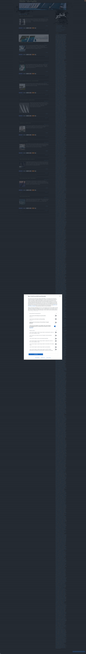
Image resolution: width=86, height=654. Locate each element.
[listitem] (43, 313)
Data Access (43, 357)
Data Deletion (37, 357)
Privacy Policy (48, 357)
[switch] (55, 315)
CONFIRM (36, 354)
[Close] (60, 296)
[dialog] (43, 327)
